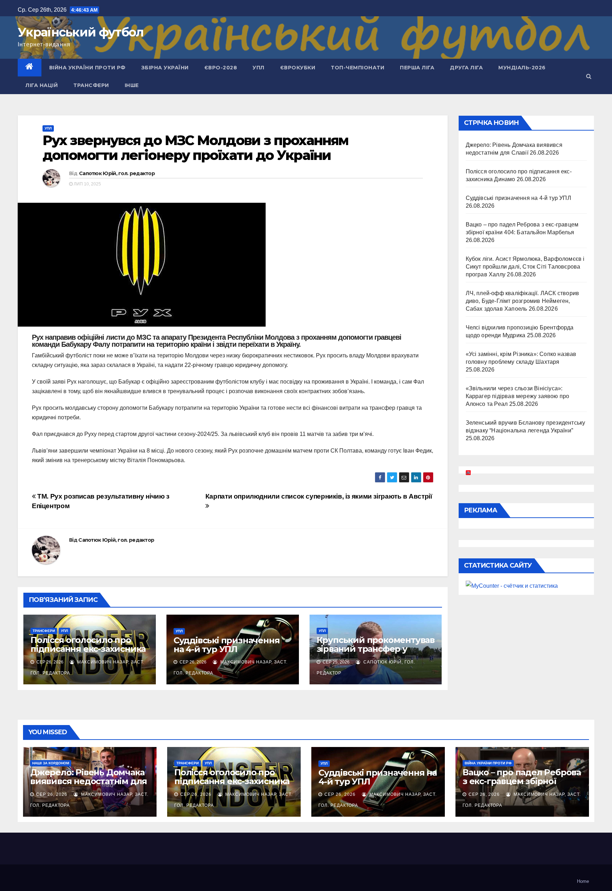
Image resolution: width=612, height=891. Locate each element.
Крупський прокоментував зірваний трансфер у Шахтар (376, 649)
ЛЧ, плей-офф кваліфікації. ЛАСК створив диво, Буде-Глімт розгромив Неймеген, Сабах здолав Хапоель (522, 301)
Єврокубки (298, 67)
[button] (588, 76)
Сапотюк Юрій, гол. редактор (117, 173)
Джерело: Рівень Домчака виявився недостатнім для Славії (88, 781)
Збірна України (165, 67)
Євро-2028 (220, 67)
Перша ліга (417, 67)
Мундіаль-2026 (522, 67)
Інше (132, 85)
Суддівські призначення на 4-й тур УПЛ (227, 644)
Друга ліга (466, 67)
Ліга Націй (42, 85)
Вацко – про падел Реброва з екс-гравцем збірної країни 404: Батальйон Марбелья (522, 785)
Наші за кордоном (50, 763)
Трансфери (91, 85)
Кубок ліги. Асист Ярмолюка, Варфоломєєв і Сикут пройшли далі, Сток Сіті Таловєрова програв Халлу (525, 266)
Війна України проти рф (87, 67)
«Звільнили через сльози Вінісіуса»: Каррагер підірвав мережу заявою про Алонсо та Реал (518, 396)
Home (583, 881)
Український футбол (80, 32)
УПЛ (259, 67)
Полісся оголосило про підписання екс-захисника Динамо (88, 649)
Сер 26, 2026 (51, 794)
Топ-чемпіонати (357, 67)
